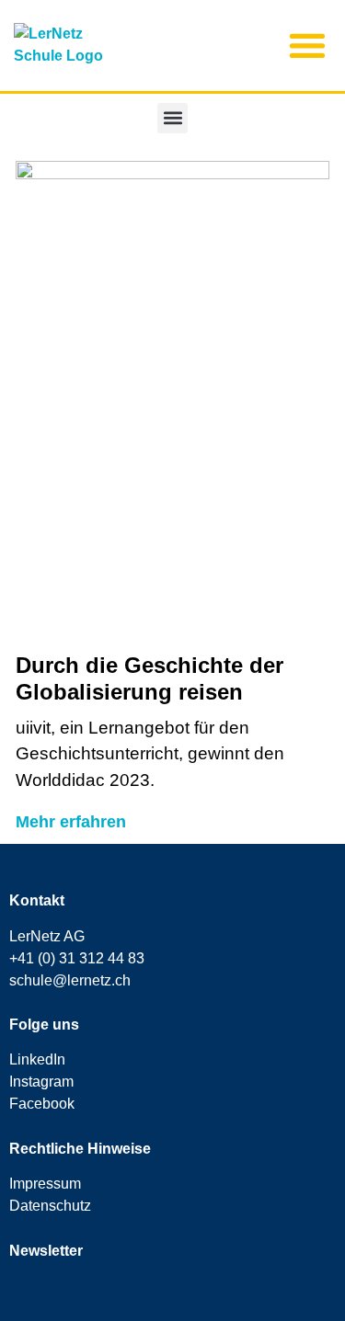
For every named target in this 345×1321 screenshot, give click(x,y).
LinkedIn (37, 1059)
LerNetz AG (47, 936)
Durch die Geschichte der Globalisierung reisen (149, 678)
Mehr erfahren (71, 822)
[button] (307, 45)
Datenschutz (50, 1205)
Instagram (41, 1081)
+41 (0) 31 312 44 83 (76, 958)
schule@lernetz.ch (70, 980)
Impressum (45, 1183)
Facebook (42, 1103)
